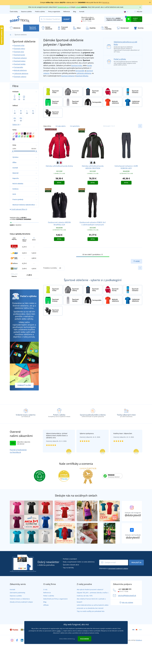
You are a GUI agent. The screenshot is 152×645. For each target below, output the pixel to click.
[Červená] (60, 162)
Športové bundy (19, 55)
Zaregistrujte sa (63, 7)
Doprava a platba (26, 11)
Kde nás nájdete (127, 602)
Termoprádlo (18, 67)
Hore (137, 261)
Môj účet (139, 11)
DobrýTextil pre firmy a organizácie (55, 599)
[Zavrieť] (150, 2)
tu (74, 639)
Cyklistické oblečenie (21, 73)
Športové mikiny (19, 49)
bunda (89, 65)
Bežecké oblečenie (20, 70)
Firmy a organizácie (54, 11)
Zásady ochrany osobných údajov (21, 602)
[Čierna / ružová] (91, 162)
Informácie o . (113, 568)
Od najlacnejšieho (61, 126)
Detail (59, 183)
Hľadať (66, 19)
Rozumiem (84, 639)
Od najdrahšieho (75, 126)
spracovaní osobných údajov (118, 568)
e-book (78, 7)
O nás (45, 589)
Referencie (66, 11)
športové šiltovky (82, 76)
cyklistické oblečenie (84, 73)
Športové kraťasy (19, 61)
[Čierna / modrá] (94, 162)
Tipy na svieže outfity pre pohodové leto (90, 611)
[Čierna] (57, 162)
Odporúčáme (47, 126)
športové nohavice (67, 76)
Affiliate (46, 605)
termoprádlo (79, 71)
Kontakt (81, 11)
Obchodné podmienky (17, 593)
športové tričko (76, 65)
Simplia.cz (139, 640)
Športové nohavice (20, 58)
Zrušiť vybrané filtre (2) (19, 209)
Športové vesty (19, 52)
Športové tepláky (19, 64)
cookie (58, 631)
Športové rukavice (20, 77)
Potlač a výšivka (40, 11)
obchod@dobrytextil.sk (127, 595)
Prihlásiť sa (136, 562)
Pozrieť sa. (105, 2)
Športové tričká (19, 45)
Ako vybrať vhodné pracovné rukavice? (90, 589)
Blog (74, 11)
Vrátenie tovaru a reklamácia (20, 599)
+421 (88, 19)
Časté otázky (14, 11)
